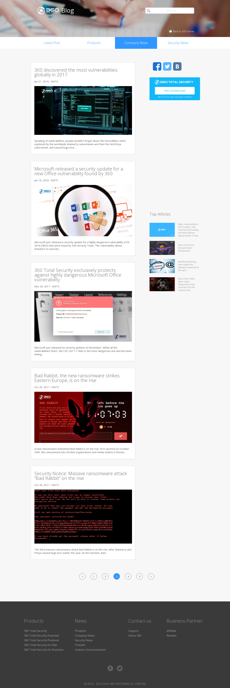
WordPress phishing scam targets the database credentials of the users (188, 266)
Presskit (80, 645)
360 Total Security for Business (43, 650)
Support (133, 631)
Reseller (172, 635)
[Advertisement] (175, 157)
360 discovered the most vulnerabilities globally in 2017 (75, 72)
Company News (136, 43)
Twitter (167, 66)
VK (177, 66)
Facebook (157, 66)
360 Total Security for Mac (40, 645)
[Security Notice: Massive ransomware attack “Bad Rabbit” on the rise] (83, 542)
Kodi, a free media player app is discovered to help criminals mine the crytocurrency (186, 284)
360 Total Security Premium (41, 640)
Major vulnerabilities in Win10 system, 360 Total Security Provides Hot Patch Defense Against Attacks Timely (188, 230)
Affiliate (171, 631)
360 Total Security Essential (41, 635)
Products (94, 43)
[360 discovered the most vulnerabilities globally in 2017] (83, 134)
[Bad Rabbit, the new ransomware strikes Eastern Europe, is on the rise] (83, 442)
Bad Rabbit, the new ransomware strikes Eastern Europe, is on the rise (77, 377)
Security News (178, 43)
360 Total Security (35, 631)
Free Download (175, 90)
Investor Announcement (90, 650)
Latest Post (52, 43)
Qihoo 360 (134, 635)
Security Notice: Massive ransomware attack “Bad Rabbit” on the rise (80, 475)
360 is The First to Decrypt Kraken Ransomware (186, 248)
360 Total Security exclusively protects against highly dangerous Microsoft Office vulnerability (77, 275)
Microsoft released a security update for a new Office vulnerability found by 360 (78, 171)
